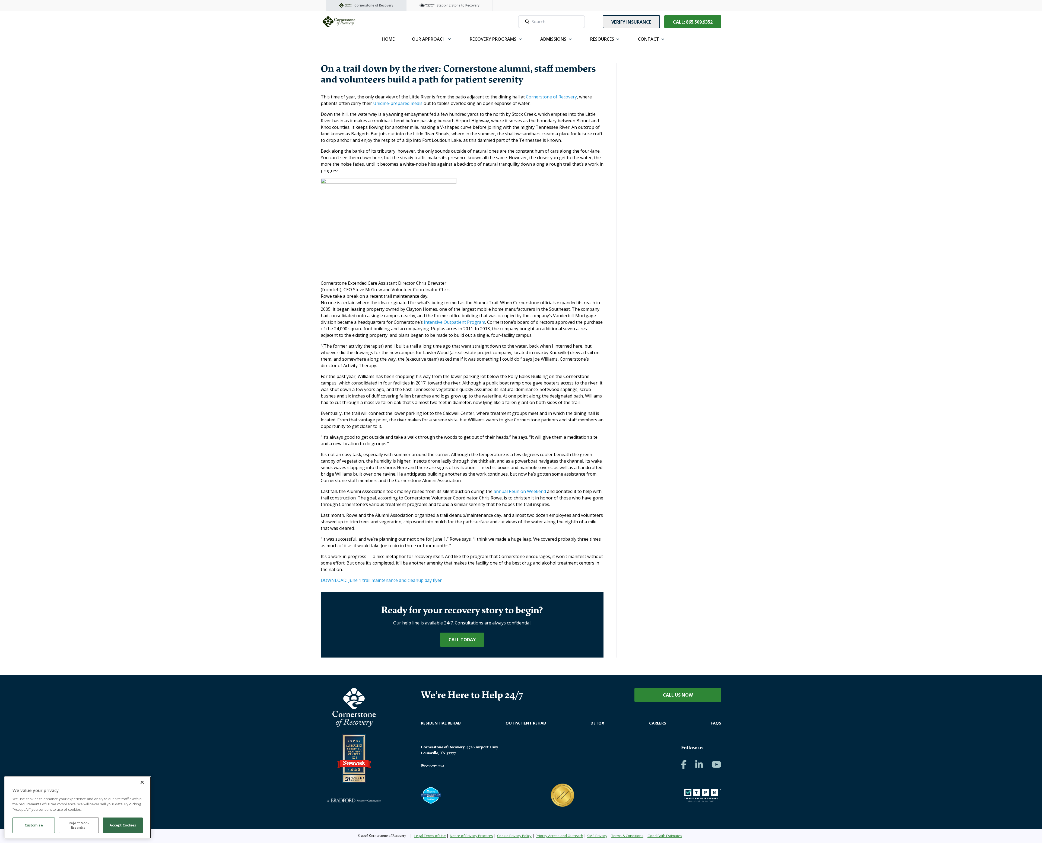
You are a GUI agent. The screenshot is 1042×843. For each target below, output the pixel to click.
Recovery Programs (493, 39)
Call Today (462, 640)
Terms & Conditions (627, 835)
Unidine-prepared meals (397, 103)
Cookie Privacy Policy (514, 835)
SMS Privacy (597, 835)
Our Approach (429, 39)
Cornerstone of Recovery (551, 97)
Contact (648, 39)
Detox (597, 723)
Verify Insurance (631, 22)
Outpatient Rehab (526, 723)
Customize (34, 825)
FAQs (716, 723)
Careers (657, 723)
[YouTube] (716, 764)
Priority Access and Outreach (559, 835)
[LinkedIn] (699, 764)
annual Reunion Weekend (520, 491)
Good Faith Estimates (664, 835)
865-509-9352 (432, 765)
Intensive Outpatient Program (454, 322)
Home (388, 39)
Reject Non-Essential (79, 825)
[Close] (142, 782)
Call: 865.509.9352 (693, 22)
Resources (602, 39)
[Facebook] (684, 764)
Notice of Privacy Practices (471, 835)
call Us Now (678, 695)
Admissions (553, 39)
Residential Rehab (441, 723)
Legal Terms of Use (430, 835)
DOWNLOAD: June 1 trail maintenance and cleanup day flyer (381, 580)
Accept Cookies (123, 825)
